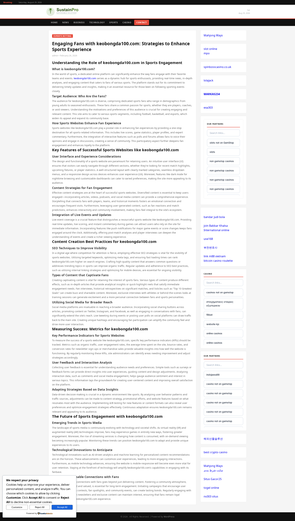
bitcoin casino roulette (218, 261)
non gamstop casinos (222, 161)
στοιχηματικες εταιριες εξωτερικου (219, 303)
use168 (208, 239)
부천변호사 (210, 247)
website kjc (212, 324)
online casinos (214, 333)
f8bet (209, 314)
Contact (141, 22)
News (65, 22)
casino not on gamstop (219, 383)
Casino (127, 22)
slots (212, 151)
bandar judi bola (214, 217)
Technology (96, 22)
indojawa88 (213, 374)
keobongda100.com (85, 78)
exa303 (208, 107)
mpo (207, 53)
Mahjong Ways (213, 35)
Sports (113, 22)
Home (54, 22)
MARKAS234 (212, 94)
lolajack (208, 80)
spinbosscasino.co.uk (217, 67)
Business (79, 22)
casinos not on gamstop (220, 292)
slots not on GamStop (222, 142)
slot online (210, 49)
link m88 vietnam (215, 256)
